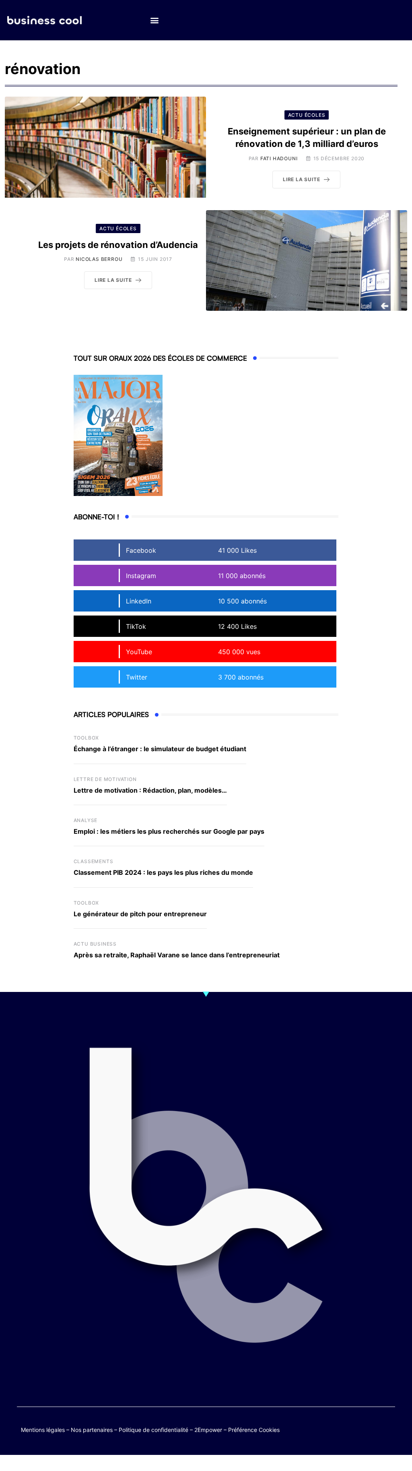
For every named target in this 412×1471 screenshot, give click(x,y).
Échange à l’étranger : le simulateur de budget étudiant (160, 749)
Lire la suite (301, 179)
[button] (154, 20)
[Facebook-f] (356, 1428)
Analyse (86, 820)
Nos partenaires (92, 1429)
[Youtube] (372, 1428)
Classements (93, 861)
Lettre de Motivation (105, 779)
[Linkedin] (388, 1434)
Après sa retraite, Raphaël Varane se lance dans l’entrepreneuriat (177, 955)
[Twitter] (341, 1428)
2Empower (208, 1429)
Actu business (95, 944)
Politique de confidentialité (153, 1429)
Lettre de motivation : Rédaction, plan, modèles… (150, 790)
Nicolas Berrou (99, 259)
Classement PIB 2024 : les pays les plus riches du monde (163, 872)
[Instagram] (372, 1434)
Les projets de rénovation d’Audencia (118, 245)
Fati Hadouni (279, 158)
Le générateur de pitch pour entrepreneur (140, 914)
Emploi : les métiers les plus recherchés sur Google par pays (169, 831)
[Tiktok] (388, 1428)
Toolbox (86, 738)
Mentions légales (43, 1429)
